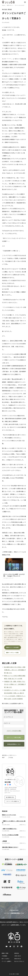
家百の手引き (17, 958)
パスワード (7, 723)
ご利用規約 (4, 956)
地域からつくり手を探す (12, 647)
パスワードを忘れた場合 (14, 731)
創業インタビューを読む (12, 652)
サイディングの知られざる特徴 (10, 835)
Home (3, 5)
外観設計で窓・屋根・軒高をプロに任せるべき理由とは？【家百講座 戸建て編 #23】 (15, 684)
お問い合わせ (17, 956)
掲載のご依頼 (5, 953)
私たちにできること (19, 961)
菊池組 (11, 757)
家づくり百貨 (16, 974)
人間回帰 (4, 841)
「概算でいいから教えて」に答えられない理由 (13, 821)
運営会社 (16, 953)
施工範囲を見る (10, 797)
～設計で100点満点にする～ (9, 828)
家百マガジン (10, 5)
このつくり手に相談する (12, 801)
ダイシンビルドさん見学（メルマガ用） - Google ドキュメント (14, 575)
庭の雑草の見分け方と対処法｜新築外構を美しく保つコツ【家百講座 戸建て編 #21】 (15, 670)
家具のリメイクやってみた (9, 815)
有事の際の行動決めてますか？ (10, 847)
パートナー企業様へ (7, 961)
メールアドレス (8, 717)
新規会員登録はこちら (14, 744)
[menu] (25, 2)
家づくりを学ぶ (5, 958)
